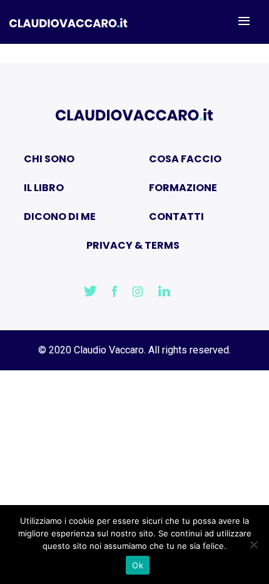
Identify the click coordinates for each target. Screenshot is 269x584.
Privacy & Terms (133, 245)
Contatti (176, 216)
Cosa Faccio (185, 159)
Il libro (44, 187)
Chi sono (49, 159)
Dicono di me (60, 216)
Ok (137, 565)
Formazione (183, 187)
